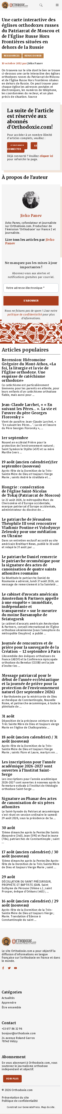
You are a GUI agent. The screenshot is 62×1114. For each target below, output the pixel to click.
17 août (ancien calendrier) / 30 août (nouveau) (30, 854)
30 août (8, 828)
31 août (8, 716)
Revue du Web (33, 55)
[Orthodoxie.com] (15, 5)
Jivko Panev (31, 215)
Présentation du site (15, 1097)
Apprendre (9, 1002)
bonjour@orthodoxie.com (19, 1033)
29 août (8, 877)
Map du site (48, 1107)
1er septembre (15, 438)
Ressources (12, 55)
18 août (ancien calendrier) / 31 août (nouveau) (30, 739)
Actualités (8, 998)
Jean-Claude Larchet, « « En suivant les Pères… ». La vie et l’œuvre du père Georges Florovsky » (29, 411)
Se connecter (22, 147)
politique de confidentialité (24, 314)
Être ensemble (11, 1007)
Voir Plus (12, 1078)
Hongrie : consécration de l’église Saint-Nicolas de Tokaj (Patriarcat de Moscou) (31, 491)
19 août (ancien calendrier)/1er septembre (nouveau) (30, 464)
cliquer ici (46, 156)
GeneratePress (31, 1107)
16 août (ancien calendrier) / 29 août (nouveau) (30, 903)
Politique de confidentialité (20, 1100)
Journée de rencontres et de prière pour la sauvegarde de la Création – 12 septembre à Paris (31, 647)
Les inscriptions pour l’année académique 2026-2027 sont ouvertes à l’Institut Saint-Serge (29, 768)
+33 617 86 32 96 (12, 1028)
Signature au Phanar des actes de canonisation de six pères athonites (29, 802)
